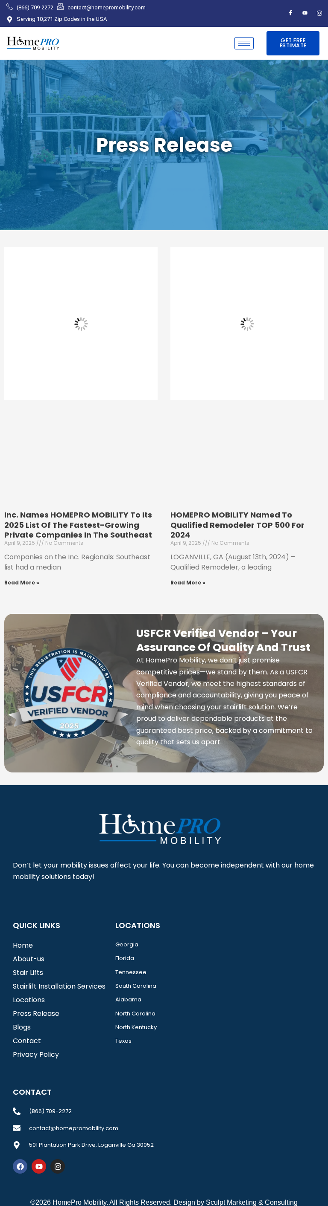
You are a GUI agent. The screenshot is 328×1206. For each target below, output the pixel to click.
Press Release (36, 1013)
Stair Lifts (28, 973)
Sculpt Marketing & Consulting (252, 1202)
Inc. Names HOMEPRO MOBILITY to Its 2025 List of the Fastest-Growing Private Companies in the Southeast (78, 524)
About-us (28, 959)
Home (23, 945)
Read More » (21, 582)
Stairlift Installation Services (59, 986)
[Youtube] (305, 13)
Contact (27, 1041)
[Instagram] (319, 13)
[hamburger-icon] (244, 43)
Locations (29, 1000)
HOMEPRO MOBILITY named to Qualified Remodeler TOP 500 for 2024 (237, 524)
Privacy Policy (36, 1054)
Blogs (22, 1027)
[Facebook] (290, 13)
